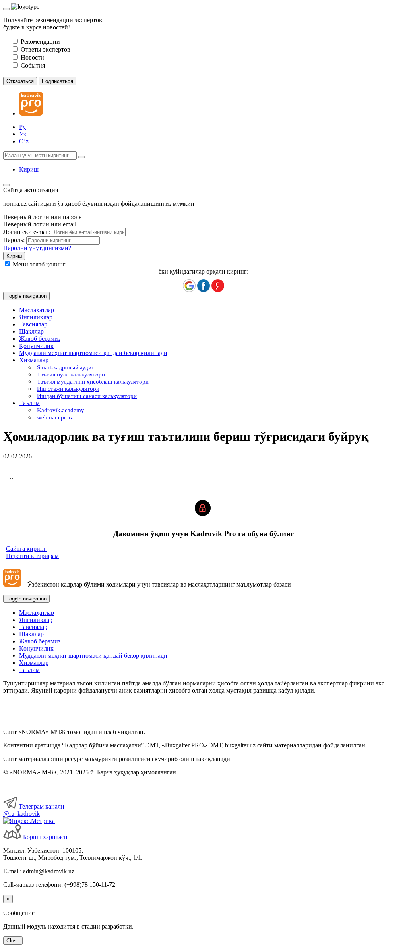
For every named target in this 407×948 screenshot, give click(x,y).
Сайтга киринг (26, 548)
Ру (22, 127)
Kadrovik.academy (60, 410)
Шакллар (31, 331)
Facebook (203, 285)
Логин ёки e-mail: (26, 231)
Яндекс (217, 285)
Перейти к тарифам (32, 555)
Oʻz (24, 141)
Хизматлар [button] (33, 360)
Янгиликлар (35, 317)
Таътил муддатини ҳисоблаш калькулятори (93, 381)
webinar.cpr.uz (55, 417)
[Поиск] (81, 157)
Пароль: (14, 240)
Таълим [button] (29, 403)
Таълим (29, 669)
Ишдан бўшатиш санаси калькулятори (87, 396)
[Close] (6, 9)
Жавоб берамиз (39, 338)
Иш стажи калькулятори (68, 389)
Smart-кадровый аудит (65, 367)
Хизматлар (33, 662)
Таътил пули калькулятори (71, 374)
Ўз (22, 134)
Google (189, 285)
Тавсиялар (33, 324)
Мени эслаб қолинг (39, 264)
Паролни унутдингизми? (37, 248)
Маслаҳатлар (36, 310)
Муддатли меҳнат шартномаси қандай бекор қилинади (93, 352)
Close (12, 941)
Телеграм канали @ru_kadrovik (33, 810)
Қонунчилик (36, 345)
